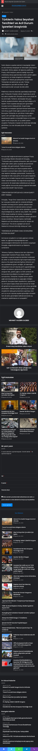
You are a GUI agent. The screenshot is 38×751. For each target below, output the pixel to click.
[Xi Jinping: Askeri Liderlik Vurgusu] (28, 387)
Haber (11, 12)
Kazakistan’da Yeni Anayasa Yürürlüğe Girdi (9, 412)
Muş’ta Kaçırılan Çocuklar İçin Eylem (15, 1)
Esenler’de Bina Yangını (27, 411)
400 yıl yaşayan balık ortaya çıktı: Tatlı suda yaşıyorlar (23, 644)
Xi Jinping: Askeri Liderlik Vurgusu (28, 394)
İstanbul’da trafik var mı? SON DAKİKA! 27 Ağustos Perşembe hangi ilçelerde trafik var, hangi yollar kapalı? (9, 433)
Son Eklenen (19, 513)
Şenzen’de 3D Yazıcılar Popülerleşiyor (14, 623)
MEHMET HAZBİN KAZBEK (11, 31)
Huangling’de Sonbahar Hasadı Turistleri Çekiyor (18, 613)
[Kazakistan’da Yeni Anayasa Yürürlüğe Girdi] (9, 405)
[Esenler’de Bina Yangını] (28, 405)
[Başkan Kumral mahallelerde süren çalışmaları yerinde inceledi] (7, 653)
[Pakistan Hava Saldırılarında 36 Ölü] (7, 637)
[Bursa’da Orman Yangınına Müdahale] (7, 595)
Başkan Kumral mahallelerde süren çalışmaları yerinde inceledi (23, 653)
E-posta (4, 483)
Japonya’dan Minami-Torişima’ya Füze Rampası (18, 601)
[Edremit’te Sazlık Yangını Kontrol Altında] (6, 140)
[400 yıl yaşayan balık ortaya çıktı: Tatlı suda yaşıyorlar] (7, 645)
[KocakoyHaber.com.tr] (19, 6)
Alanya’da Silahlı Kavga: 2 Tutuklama (14, 618)
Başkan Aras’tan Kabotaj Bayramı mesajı (21, 585)
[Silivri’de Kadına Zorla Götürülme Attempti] (28, 423)
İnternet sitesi (5, 490)
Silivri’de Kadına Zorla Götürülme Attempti (27, 430)
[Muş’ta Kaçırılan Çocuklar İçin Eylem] (9, 387)
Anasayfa (6, 12)
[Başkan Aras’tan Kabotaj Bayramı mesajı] (7, 586)
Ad (2, 476)
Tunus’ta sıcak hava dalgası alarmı (13, 147)
